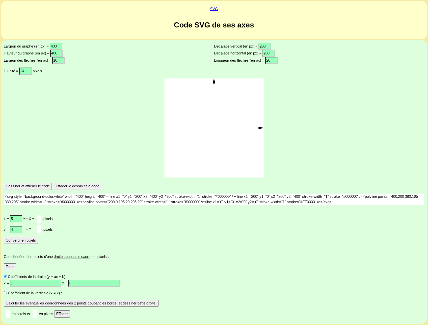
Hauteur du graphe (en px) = (27, 53)
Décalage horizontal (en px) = (238, 53)
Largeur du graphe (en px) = (27, 46)
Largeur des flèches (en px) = (28, 60)
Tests (10, 267)
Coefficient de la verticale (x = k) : (34, 293)
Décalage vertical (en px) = (236, 46)
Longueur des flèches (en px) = (239, 60)
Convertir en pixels (21, 240)
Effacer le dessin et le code (77, 186)
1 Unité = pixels (23, 71)
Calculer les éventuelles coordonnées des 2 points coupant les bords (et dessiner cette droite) (81, 303)
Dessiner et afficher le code (28, 186)
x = (7, 219)
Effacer (62, 314)
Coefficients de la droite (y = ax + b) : (37, 277)
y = (7, 229)
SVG (214, 9)
